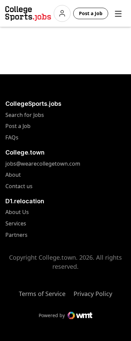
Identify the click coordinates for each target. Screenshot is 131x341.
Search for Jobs (18, 115)
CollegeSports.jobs (33, 103)
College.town (25, 152)
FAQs (11, 137)
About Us (18, 212)
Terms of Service (42, 294)
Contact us (18, 186)
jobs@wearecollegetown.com (18, 164)
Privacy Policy (93, 294)
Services (18, 223)
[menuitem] (34, 118)
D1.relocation (24, 201)
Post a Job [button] (90, 13)
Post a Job (18, 126)
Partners (18, 235)
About (13, 175)
